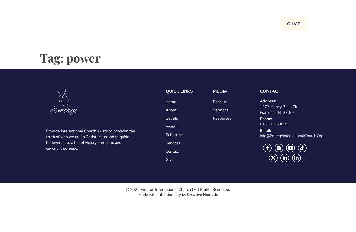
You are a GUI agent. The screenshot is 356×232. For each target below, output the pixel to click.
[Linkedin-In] (284, 158)
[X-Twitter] (273, 158)
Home (158, 23)
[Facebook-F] (267, 148)
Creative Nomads (202, 194)
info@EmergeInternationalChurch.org (291, 136)
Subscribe (174, 135)
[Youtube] (290, 148)
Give (170, 159)
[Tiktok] (302, 148)
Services (221, 23)
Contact (252, 23)
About (186, 23)
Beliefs (172, 118)
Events (172, 126)
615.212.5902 (273, 124)
